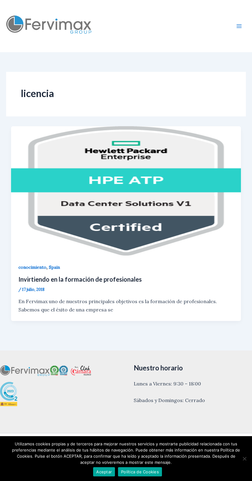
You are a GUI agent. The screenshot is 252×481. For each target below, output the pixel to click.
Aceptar (104, 471)
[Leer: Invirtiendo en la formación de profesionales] (126, 190)
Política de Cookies (140, 471)
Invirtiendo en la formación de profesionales (80, 279)
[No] (244, 459)
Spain (54, 267)
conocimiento (32, 267)
